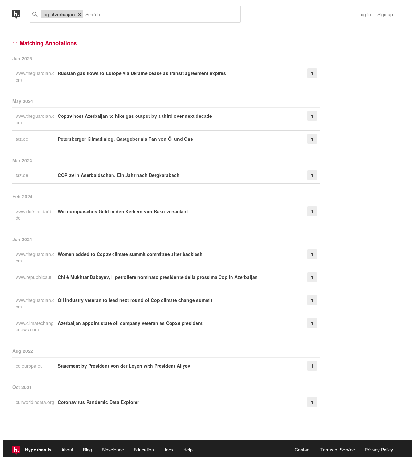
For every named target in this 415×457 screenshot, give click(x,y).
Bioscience (113, 449)
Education (144, 449)
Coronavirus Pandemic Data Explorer (98, 402)
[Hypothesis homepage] (21, 14)
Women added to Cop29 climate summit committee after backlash (130, 254)
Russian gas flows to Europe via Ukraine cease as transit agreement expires (142, 73)
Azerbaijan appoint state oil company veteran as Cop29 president (130, 323)
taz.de (23, 139)
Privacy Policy (379, 449)
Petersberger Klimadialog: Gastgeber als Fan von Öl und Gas (125, 139)
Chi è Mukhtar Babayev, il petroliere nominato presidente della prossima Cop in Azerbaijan (158, 277)
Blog (87, 449)
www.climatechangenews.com (34, 326)
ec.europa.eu (30, 365)
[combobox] (159, 14)
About (67, 449)
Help (188, 449)
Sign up (385, 14)
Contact (303, 449)
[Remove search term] (80, 14)
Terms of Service (337, 449)
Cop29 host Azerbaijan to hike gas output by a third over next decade (135, 116)
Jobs (168, 449)
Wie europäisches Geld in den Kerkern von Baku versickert (123, 211)
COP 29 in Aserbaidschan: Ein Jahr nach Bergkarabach (119, 175)
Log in (364, 14)
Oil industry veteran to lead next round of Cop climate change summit (135, 300)
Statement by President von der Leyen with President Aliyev (124, 365)
